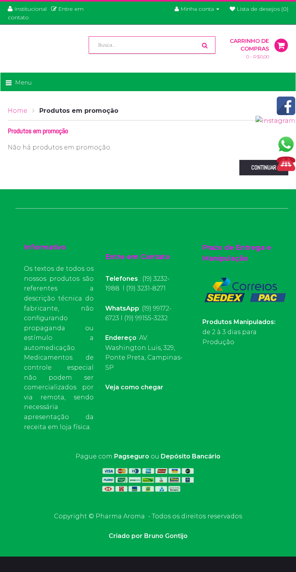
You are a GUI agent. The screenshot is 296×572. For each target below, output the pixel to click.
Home (17, 110)
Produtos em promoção (78, 110)
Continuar (263, 167)
